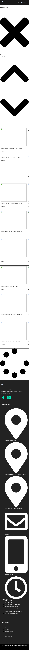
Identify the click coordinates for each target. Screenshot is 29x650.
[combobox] (7, 10)
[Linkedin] (9, 397)
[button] (18, 2)
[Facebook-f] (3, 397)
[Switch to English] (23, 2)
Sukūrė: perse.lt (14, 648)
